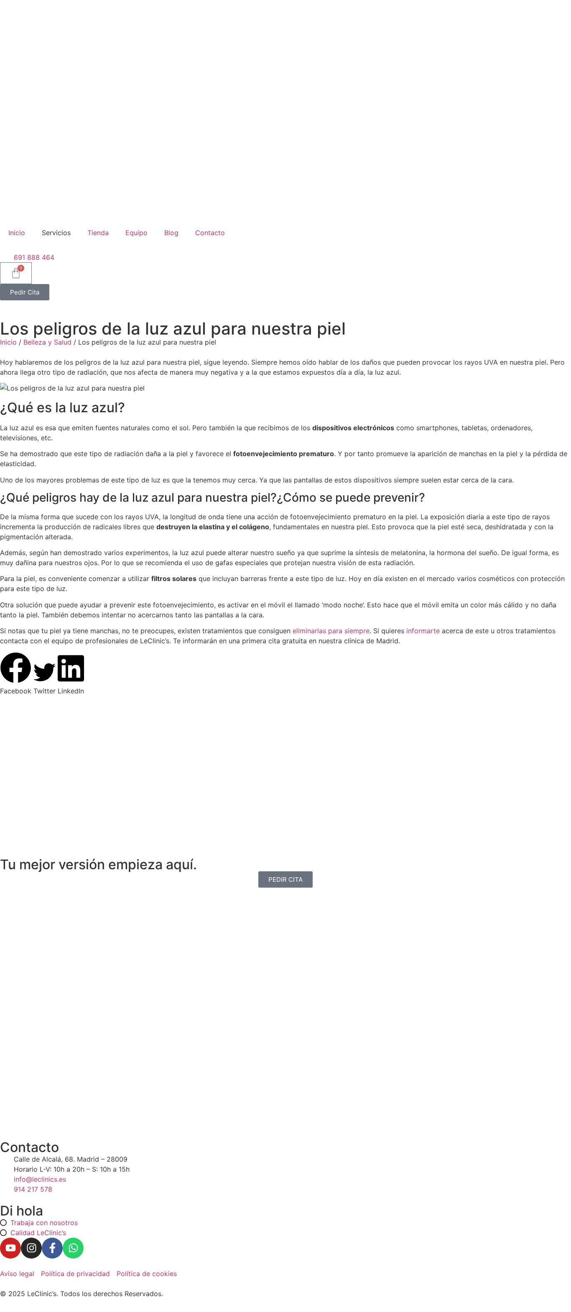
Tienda (98, 232)
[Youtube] (10, 1248)
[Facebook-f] (52, 1248)
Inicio (16, 232)
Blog (171, 232)
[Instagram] (31, 1248)
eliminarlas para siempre (330, 631)
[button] (15, 674)
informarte (423, 631)
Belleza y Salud (47, 342)
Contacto (210, 232)
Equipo (136, 232)
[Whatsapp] (73, 1248)
